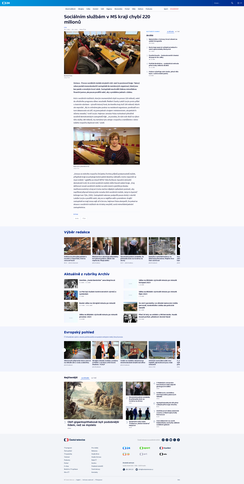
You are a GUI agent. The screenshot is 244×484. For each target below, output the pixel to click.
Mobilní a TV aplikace (71, 469)
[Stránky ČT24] (126, 448)
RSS (179, 480)
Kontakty (95, 472)
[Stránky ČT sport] (145, 448)
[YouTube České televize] (170, 439)
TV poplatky (68, 454)
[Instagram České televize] (163, 439)
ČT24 (84, 218)
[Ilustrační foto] (102, 52)
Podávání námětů (97, 466)
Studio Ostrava (96, 457)
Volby (88, 9)
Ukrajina (81, 9)
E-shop (66, 466)
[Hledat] (232, 3)
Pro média (95, 448)
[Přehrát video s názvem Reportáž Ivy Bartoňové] (106, 146)
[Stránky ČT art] (143, 454)
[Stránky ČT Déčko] (126, 454)
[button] (106, 146)
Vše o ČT (66, 472)
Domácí (95, 9)
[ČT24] (6, 3)
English (78, 480)
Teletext (67, 457)
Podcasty (149, 9)
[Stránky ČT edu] (163, 454)
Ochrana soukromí (88, 480)
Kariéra (94, 463)
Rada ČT (94, 460)
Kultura (140, 9)
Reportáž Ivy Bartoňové (80, 166)
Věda (133, 9)
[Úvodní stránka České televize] (74, 439)
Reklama (94, 451)
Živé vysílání (68, 451)
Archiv (77, 218)
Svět (102, 9)
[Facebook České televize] (167, 439)
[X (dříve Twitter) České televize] (174, 439)
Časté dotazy (96, 469)
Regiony (109, 9)
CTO (65, 27)
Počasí (127, 9)
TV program (68, 448)
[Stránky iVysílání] (165, 448)
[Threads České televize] (178, 439)
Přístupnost (98, 480)
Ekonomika (118, 9)
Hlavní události (70, 9)
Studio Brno (95, 454)
